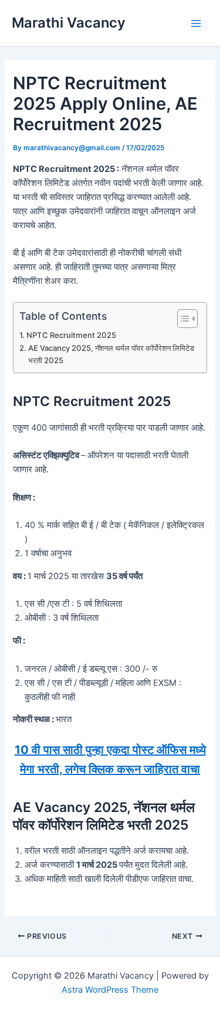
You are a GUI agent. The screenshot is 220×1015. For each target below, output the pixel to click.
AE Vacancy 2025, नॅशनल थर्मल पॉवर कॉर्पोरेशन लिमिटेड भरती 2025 (111, 354)
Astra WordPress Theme (110, 989)
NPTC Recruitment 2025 (71, 335)
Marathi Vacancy (69, 22)
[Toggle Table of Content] (181, 319)
